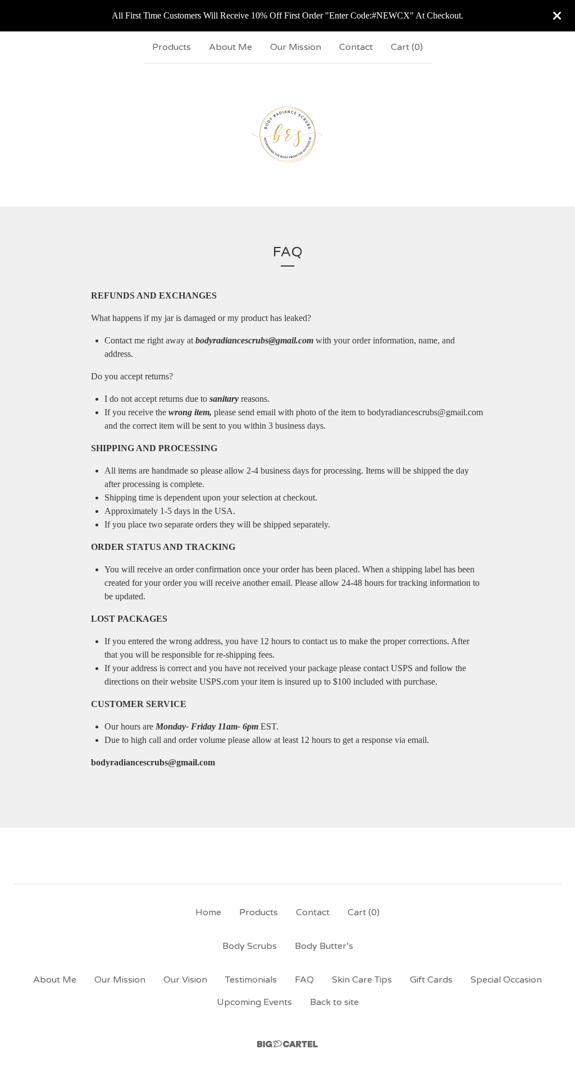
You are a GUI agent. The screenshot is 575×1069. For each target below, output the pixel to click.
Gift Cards (431, 979)
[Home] (287, 134)
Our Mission (295, 47)
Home (208, 912)
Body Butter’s (324, 946)
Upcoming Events (254, 1002)
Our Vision (185, 979)
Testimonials (251, 979)
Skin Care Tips (362, 979)
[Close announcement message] (557, 16)
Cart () (407, 47)
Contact (356, 47)
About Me (230, 47)
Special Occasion (506, 979)
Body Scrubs (249, 946)
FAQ (304, 979)
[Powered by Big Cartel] (287, 1044)
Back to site (334, 1002)
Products (171, 47)
